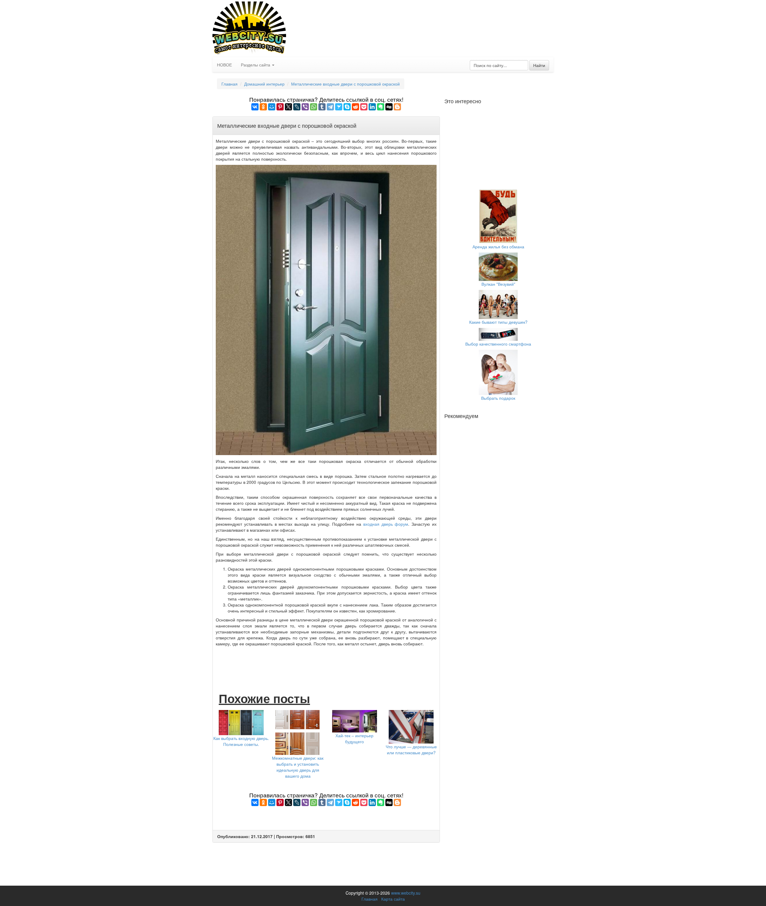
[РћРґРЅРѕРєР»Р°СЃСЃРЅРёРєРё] (263, 106)
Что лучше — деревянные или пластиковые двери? (411, 749)
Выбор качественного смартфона (498, 344)
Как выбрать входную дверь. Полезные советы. (241, 741)
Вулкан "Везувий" (498, 284)
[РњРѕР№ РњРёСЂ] (271, 106)
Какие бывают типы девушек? (498, 322)
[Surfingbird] (338, 106)
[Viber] (305, 106)
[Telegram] (330, 106)
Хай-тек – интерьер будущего (354, 738)
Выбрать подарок (498, 398)
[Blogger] (397, 106)
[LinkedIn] (372, 106)
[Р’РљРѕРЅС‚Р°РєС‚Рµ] (255, 106)
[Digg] (389, 106)
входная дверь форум (385, 524)
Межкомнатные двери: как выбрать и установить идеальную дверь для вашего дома (297, 767)
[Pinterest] (280, 106)
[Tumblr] (322, 106)
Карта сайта (393, 899)
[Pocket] (363, 106)
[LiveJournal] (296, 106)
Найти (539, 65)
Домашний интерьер (264, 84)
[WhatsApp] (313, 106)
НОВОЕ (224, 65)
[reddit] (355, 106)
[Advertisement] (326, 663)
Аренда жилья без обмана (498, 247)
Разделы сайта (256, 65)
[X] (288, 106)
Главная (229, 84)
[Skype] (347, 106)
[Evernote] (380, 106)
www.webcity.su (405, 893)
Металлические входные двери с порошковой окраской (345, 84)
